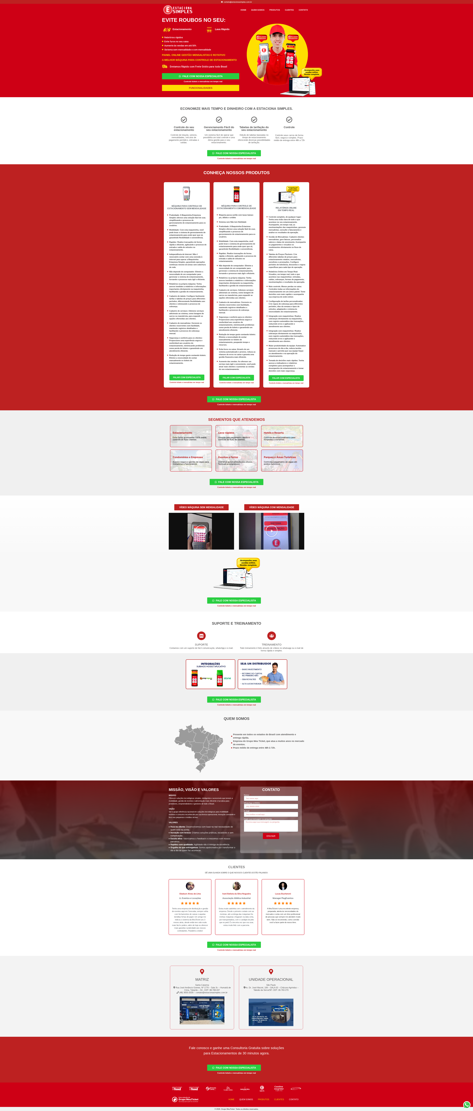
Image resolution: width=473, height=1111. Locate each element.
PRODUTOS (274, 10)
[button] (201, 507)
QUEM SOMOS (257, 10)
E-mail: (247, 811)
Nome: (247, 795)
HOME (243, 10)
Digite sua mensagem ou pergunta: (258, 819)
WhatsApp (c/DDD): (252, 803)
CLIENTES (289, 10)
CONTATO (303, 10)
